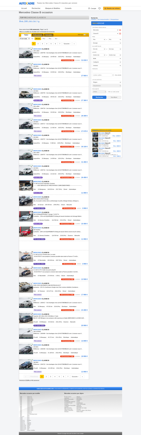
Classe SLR (30, 409)
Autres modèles (31, 430)
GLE (28, 417)
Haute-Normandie (81, 404)
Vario (28, 426)
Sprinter (29, 422)
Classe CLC (23, 426)
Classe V (29, 411)
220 (21, 399)
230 (21, 400)
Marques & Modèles (52, 8)
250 (21, 403)
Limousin (79, 405)
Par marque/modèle (103, 19)
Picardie (79, 409)
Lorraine (66, 406)
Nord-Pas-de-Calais (82, 408)
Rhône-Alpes (80, 411)
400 (21, 411)
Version (95, 68)
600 (21, 415)
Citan (21, 417)
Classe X (29, 412)
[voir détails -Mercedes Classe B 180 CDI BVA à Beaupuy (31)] (26, 333)
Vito (28, 429)
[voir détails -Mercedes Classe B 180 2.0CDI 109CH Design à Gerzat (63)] (26, 201)
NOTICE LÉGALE (87, 388)
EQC (28, 415)
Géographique (114, 19)
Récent (38, 38)
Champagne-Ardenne (69, 401)
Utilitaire (29, 424)
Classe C (22, 422)
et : (107, 39)
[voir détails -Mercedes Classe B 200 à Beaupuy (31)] (26, 303)
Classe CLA (23, 425)
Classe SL (29, 405)
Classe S (29, 404)
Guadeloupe (80, 403)
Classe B (22, 421)
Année (94, 52)
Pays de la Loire (68, 409)
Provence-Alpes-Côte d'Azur (84, 410)
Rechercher (36, 8)
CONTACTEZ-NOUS (98, 388)
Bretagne (66, 400)
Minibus (29, 420)
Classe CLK (23, 427)
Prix (93, 36)
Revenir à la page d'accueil (64, 433)
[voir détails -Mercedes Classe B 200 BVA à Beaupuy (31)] (26, 68)
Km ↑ (56, 38)
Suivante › (67, 43)
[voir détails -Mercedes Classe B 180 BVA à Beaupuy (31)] (26, 364)
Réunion (66, 411)
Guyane (66, 404)
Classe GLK (30, 400)
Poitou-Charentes (68, 410)
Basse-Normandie (68, 399)
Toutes (26, 35)
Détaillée (93, 19)
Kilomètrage (96, 46)
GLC (28, 416)
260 (21, 404)
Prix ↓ (50, 38)
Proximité (95, 89)
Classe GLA (30, 399)
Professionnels (37, 35)
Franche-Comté (68, 403)
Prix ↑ (44, 38)
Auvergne (79, 398)
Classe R (29, 403)
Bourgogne (79, 399)
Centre (78, 400)
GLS (28, 419)
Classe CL (22, 424)
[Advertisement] (106, 114)
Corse (78, 401)
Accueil (24, 8)
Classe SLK (30, 408)
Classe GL (30, 398)
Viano (28, 427)
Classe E (22, 430)
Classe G (29, 396)
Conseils (68, 8)
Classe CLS (23, 429)
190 (21, 396)
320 (21, 409)
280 (21, 406)
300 (21, 408)
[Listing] (84, 34)
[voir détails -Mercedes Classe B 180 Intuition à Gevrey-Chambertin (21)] (26, 232)
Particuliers (48, 35)
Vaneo (28, 425)
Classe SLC (30, 406)
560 (21, 414)
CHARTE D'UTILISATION (75, 388)
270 (21, 405)
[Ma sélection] (99, 8)
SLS (28, 421)
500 (21, 412)
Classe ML (30, 401)
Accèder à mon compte (78, 433)
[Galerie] (87, 34)
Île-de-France (67, 396)
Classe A (22, 420)
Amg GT (22, 416)
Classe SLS (30, 410)
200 (21, 398)
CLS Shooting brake (32, 414)
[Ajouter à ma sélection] (31, 49)
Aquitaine (66, 398)
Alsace (78, 396)
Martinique (79, 406)
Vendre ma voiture (113, 8)
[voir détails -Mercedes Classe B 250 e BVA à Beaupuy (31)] (26, 53)
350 (21, 410)
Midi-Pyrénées (68, 408)
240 (21, 401)
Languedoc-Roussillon (70, 405)
